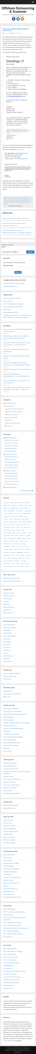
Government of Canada (9, 782)
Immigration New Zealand (10, 872)
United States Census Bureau (11, 982)
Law (7, 200)
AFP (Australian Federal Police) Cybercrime (14, 714)
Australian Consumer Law (10, 725)
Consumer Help (7, 823)
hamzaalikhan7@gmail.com (20, 158)
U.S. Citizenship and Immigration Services (14, 971)
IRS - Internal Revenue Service (11, 963)
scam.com (6, 653)
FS (20, 1052)
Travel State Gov (7, 968)
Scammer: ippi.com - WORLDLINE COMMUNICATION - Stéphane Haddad (17, 330)
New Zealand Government (10, 888)
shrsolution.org (28, 555)
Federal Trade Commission (21, 524)
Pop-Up (21, 546)
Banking (21, 508)
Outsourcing (12, 200)
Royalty (19, 549)
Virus (14, 566)
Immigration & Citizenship (10, 788)
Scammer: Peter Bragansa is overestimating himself (17, 369)
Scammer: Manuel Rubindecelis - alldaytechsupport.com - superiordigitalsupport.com (16, 375)
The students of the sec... (11, 484)
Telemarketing (7, 563)
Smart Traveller (7, 751)
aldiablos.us (21, 505)
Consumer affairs (7, 860)
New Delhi (12, 541)
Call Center (11, 511)
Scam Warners (7, 647)
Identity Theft (18, 530)
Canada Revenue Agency (10, 766)
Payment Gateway (24, 202)
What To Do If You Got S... (12, 467)
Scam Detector (7, 641)
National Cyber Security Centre (11, 883)
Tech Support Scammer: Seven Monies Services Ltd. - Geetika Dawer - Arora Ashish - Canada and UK (17, 388)
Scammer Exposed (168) (13, 423)
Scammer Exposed (17, 33)
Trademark (17, 563)
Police (17, 546)
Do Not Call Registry (8, 866)
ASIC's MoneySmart (8, 717)
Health (5, 530)
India (18, 202)
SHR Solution (21, 555)
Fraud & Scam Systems (11, 454)
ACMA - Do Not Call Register (11, 708)
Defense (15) (10, 420)
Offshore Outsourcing (23, 541)
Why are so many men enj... (12, 481)
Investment (24, 532)
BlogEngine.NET (22, 1050)
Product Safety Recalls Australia (11, 742)
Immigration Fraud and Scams (11, 734)
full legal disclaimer (8, 1040)
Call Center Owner (19, 510)
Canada (5, 513)
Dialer (20, 521)
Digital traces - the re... (11, 459)
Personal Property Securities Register (13, 737)
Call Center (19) (10, 406)
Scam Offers (6, 552)
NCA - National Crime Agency (11, 931)
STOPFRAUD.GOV (8, 965)
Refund (15, 549)
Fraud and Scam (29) (11, 417)
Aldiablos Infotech (7, 505)
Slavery (5, 558)
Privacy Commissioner (9, 894)
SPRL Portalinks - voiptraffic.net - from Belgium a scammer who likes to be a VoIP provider (16, 337)
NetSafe (5, 886)
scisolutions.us (27, 552)
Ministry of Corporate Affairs (10, 805)
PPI (24, 546)
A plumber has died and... (11, 476)
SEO (16, 555)
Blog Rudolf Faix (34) (10, 403)
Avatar (8, 508)
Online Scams (7, 309)
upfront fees (20, 149)
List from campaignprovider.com (11, 673)
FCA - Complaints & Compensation (12, 922)
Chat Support (10, 198)
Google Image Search (9, 596)
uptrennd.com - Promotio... (12, 440)
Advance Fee (6, 502)
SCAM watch (6, 748)
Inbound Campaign (7, 532)
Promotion (6, 549)
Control (25, 516)
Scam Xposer (6, 650)
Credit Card (6, 519)
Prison (27, 546)
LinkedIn (28, 535)
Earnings (9, 524)
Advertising (21, 502)
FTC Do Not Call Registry (10, 960)
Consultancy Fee (7, 516)
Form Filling (6, 527)
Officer (16, 541)
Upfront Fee (23, 563)
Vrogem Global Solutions (10, 202)
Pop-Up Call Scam (8, 301)
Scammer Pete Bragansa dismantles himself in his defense (16, 357)
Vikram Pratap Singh (8, 566)
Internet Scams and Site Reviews (12, 694)
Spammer (28, 558)
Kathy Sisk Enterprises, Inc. (10, 286)
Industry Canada (7, 790)
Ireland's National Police (9, 828)
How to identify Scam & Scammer (12, 298)
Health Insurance (11, 530)
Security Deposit (7, 555)
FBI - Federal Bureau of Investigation (13, 951)
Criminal (11, 519)
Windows (27, 566)
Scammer (26, 200)
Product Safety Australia (9, 740)
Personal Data (23, 543)
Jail (28, 532)
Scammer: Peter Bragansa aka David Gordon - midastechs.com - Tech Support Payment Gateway (16, 364)
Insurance (18, 532)
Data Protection (25, 519)
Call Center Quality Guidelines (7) (16, 409)
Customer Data (22, 198)
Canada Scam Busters (9, 625)
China (19, 513)
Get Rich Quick (26, 527)
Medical (24, 538)
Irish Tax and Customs (9, 837)
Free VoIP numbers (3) (13, 414)
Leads (21, 535)
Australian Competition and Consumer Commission (16, 723)
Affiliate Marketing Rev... (11, 438)
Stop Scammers (7, 661)
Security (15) (9, 426)
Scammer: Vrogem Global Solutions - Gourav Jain (16, 218)
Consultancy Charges (26, 513)
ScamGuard (6, 658)
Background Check (15, 508)
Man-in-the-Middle (12, 538)
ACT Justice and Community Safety (12, 711)
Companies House (8, 915)
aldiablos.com (15, 505)
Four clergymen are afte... (11, 473)
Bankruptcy (27, 508)
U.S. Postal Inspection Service (11, 980)
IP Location (6, 601)
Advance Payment (14, 502)
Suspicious (11, 560)
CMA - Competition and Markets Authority (14, 912)
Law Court (16, 535)
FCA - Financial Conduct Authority (12, 925)
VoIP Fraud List (7, 679)
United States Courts (8, 985)
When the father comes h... (12, 478)
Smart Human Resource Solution (14, 558)
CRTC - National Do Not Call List (11, 779)
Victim (28, 563)
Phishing (13, 546)
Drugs (5, 524)
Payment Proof (19, 200)
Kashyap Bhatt (7, 535)
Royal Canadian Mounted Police (11, 793)
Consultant (14, 516)
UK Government (7, 936)
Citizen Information (8, 820)
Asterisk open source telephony (11, 578)
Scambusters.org (7, 656)
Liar (24, 535)
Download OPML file (26, 490)
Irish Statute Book (8, 834)
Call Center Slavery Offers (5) (14, 412)
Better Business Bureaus (9, 763)
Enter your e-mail (8, 265)
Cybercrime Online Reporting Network (13, 728)
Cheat (16, 513)
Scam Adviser (7, 639)
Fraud (12, 527)
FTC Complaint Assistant (9, 954)
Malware (5, 538)
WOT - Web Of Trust (8, 613)
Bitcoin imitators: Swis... (11, 451)
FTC (21, 527)
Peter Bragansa (7, 546)
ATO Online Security (8, 720)
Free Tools (17, 527)
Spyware (5, 560)
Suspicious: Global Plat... (11, 448)
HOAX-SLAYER (7, 633)
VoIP (30, 200)
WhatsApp (22, 566)
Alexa (26, 505)
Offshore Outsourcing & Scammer (18, 10)
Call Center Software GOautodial (12, 581)
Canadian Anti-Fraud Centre (10, 769)
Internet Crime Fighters (9, 636)
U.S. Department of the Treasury (12, 977)
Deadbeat (6, 521)
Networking (6, 541)
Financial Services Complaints (11, 869)
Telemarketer (23, 560)
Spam (24, 558)
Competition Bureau (8, 776)
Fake (13, 524)
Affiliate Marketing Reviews (10, 312)
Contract (16, 198)
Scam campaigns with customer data (13, 307)
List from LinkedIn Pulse (9, 676)
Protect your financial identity (11, 745)
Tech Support (17, 560)
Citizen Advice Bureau (9, 855)
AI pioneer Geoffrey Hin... (11, 457)
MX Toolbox (6, 604)
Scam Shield (6, 644)
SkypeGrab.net (7, 610)
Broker (5, 511)
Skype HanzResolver (8, 607)
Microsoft (29, 538)
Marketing (19, 538)
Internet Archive (7, 598)
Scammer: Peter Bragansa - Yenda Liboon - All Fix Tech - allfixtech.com (16, 382)
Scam (27, 549)
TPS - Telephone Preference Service (13, 934)
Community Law (7, 857)
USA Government (8, 988)
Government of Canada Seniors (11, 785)
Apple (5, 508)
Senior (13, 555)
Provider (11, 549)
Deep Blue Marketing (10, 487)
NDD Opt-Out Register (9, 840)
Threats (12, 563)
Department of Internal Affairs (11, 863)
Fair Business (6, 731)
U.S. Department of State (10, 974)
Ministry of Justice (8, 880)
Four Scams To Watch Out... (12, 462)
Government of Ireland (9, 826)
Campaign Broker (27, 510)
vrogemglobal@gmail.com (16, 96)
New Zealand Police (8, 891)
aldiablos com (27, 502)
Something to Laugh (10, 471)
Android (29, 505)
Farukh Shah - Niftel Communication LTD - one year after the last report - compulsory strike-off (17, 344)
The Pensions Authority (9, 843)
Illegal (23, 530)
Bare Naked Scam (8, 691)
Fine (29, 524)
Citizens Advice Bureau (9, 909)
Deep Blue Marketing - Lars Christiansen (14, 283)
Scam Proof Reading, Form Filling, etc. (13, 304)
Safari (24, 549)
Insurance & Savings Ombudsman (12, 877)
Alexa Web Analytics (8, 593)
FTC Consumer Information (10, 957)
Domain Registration (27, 522)
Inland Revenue (7, 874)
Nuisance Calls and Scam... (12, 465)
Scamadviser (13, 552)
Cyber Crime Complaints (9, 627)
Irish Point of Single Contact (10, 831)
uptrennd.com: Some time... (12, 443)
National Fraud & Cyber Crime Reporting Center (16, 928)
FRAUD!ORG (6, 630)
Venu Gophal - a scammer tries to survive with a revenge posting (16, 350)
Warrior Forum (7, 697)
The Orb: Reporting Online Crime (12, 897)
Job (31, 533)
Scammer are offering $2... (12, 445)
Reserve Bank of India (9, 808)
